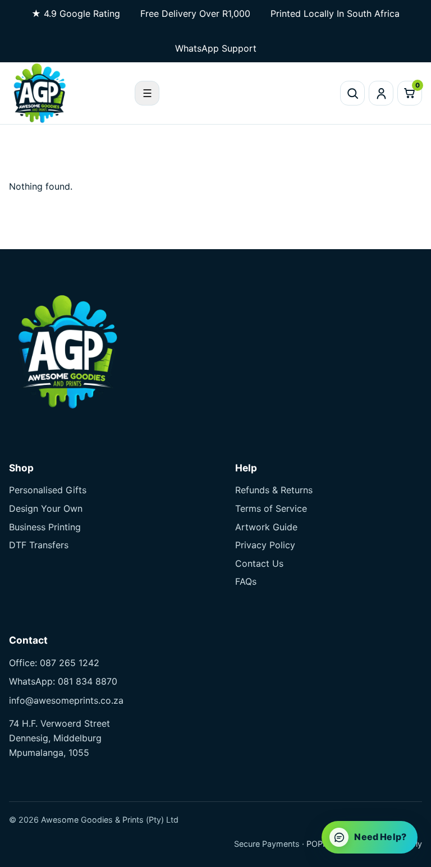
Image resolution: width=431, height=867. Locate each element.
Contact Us (259, 563)
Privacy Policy (265, 545)
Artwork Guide (266, 527)
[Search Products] (352, 93)
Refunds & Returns (274, 490)
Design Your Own (45, 508)
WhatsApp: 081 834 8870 (63, 681)
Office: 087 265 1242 (54, 662)
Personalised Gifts (47, 490)
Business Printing (45, 527)
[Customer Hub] (381, 93)
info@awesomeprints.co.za (66, 700)
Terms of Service (271, 508)
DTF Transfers (38, 545)
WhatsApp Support (215, 48)
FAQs (245, 581)
